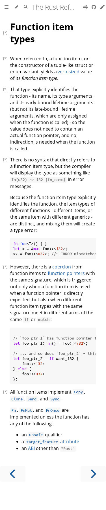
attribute (52, 441)
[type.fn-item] (6, 32)
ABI (31, 448)
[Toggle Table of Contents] (6, 7)
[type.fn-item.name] (6, 159)
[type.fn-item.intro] (6, 58)
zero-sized (68, 72)
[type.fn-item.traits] (6, 391)
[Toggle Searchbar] (25, 7)
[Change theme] (16, 7)
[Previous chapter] (12, 474)
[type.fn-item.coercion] (6, 266)
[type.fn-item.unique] (6, 89)
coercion (61, 267)
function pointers (66, 273)
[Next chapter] (93, 474)
